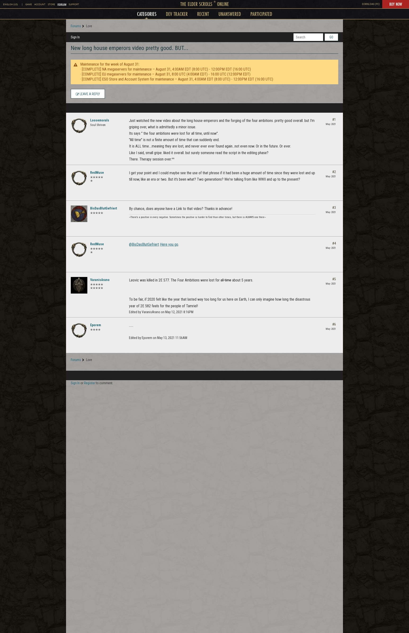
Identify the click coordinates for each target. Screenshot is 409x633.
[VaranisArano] (79, 285)
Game (28, 4)
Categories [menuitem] (146, 14)
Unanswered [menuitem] (229, 14)
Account (39, 4)
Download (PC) (371, 4)
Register (89, 383)
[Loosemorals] (79, 125)
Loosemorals (99, 120)
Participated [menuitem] (261, 14)
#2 (334, 172)
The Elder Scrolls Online (204, 4)
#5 (334, 279)
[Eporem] (79, 330)
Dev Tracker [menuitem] (177, 14)
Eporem (95, 325)
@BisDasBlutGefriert (144, 244)
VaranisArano (100, 280)
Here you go (169, 244)
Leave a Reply (89, 94)
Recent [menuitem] (203, 14)
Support (74, 4)
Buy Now (395, 4)
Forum (62, 4)
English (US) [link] (10, 4)
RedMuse (97, 172)
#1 (334, 119)
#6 (334, 324)
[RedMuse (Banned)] (79, 178)
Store (51, 4)
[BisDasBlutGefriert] (79, 213)
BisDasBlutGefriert (103, 208)
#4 (334, 243)
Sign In (75, 37)
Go (331, 37)
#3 (334, 208)
